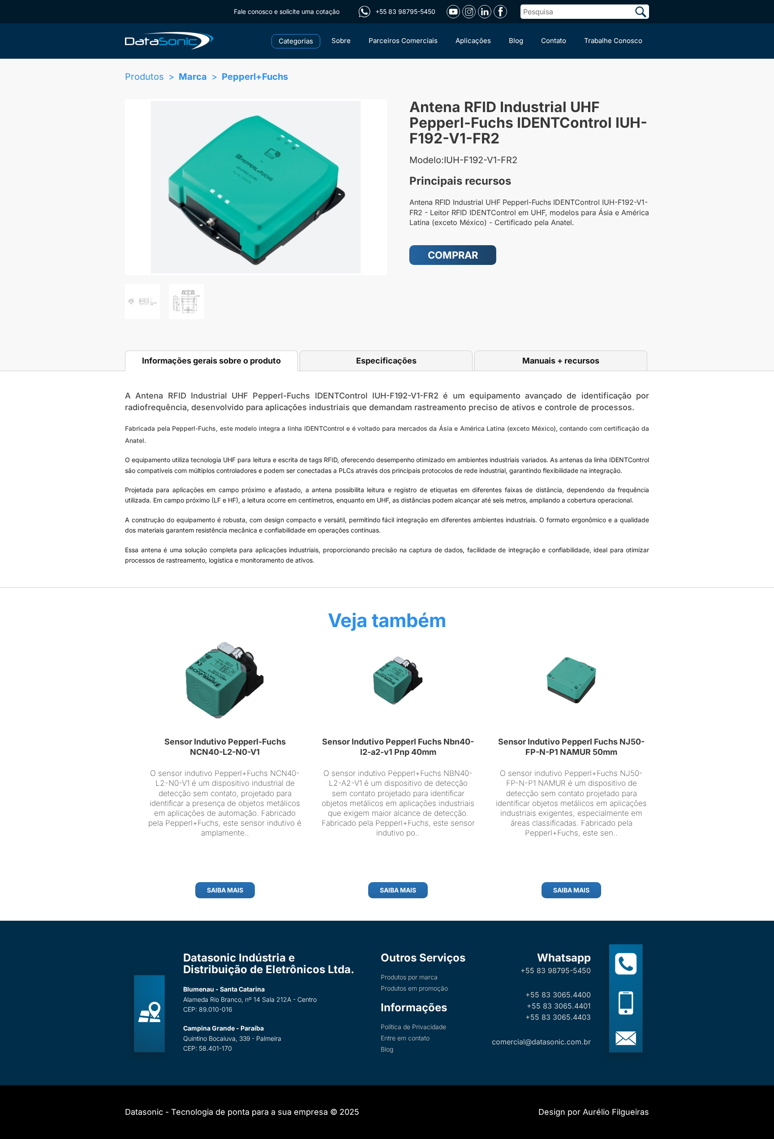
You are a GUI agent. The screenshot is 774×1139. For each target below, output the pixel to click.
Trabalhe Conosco (613, 40)
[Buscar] (640, 11)
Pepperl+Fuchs (255, 76)
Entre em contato (405, 1038)
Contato (553, 40)
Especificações (386, 360)
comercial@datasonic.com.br (541, 1041)
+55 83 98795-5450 (555, 970)
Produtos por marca (409, 977)
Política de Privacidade (413, 1027)
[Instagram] (469, 11)
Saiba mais (225, 890)
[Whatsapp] (364, 11)
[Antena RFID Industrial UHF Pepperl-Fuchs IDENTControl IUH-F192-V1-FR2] (256, 187)
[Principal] (171, 40)
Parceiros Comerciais (403, 40)
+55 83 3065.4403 (558, 1017)
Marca (193, 76)
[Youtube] (453, 11)
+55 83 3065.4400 (558, 994)
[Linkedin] (484, 11)
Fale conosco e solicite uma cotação (287, 11)
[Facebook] (500, 11)
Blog (516, 40)
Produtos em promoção (414, 988)
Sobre (341, 40)
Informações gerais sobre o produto (211, 360)
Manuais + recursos (560, 360)
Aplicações (473, 40)
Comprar (453, 255)
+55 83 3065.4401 (559, 1005)
